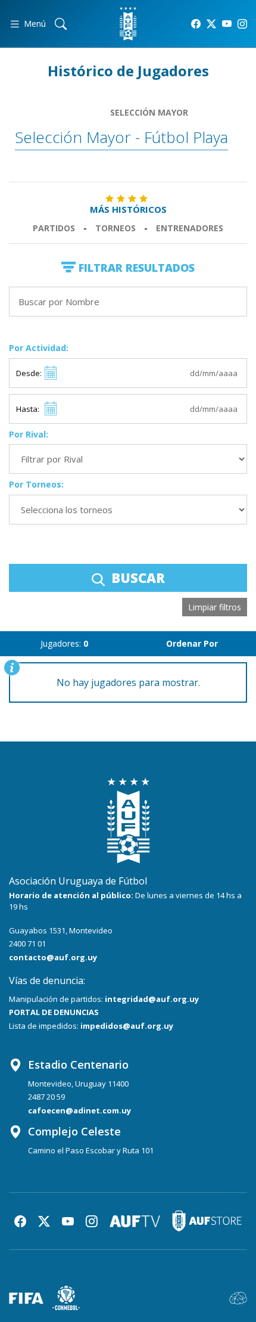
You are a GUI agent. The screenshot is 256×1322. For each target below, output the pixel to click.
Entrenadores (189, 228)
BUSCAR (136, 577)
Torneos (115, 228)
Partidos (54, 228)
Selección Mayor (149, 112)
